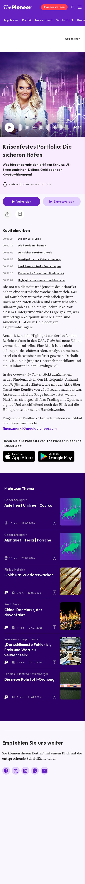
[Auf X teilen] (16, 771)
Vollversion (23, 202)
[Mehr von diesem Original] (21, 38)
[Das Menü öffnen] (80, 7)
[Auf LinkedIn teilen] (25, 771)
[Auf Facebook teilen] (6, 771)
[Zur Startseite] (17, 7)
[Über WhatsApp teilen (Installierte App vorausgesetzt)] (35, 771)
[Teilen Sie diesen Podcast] (7, 214)
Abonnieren (72, 38)
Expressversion (64, 202)
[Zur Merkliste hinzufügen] (19, 214)
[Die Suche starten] (73, 7)
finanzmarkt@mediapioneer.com (30, 428)
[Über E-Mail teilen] (44, 771)
